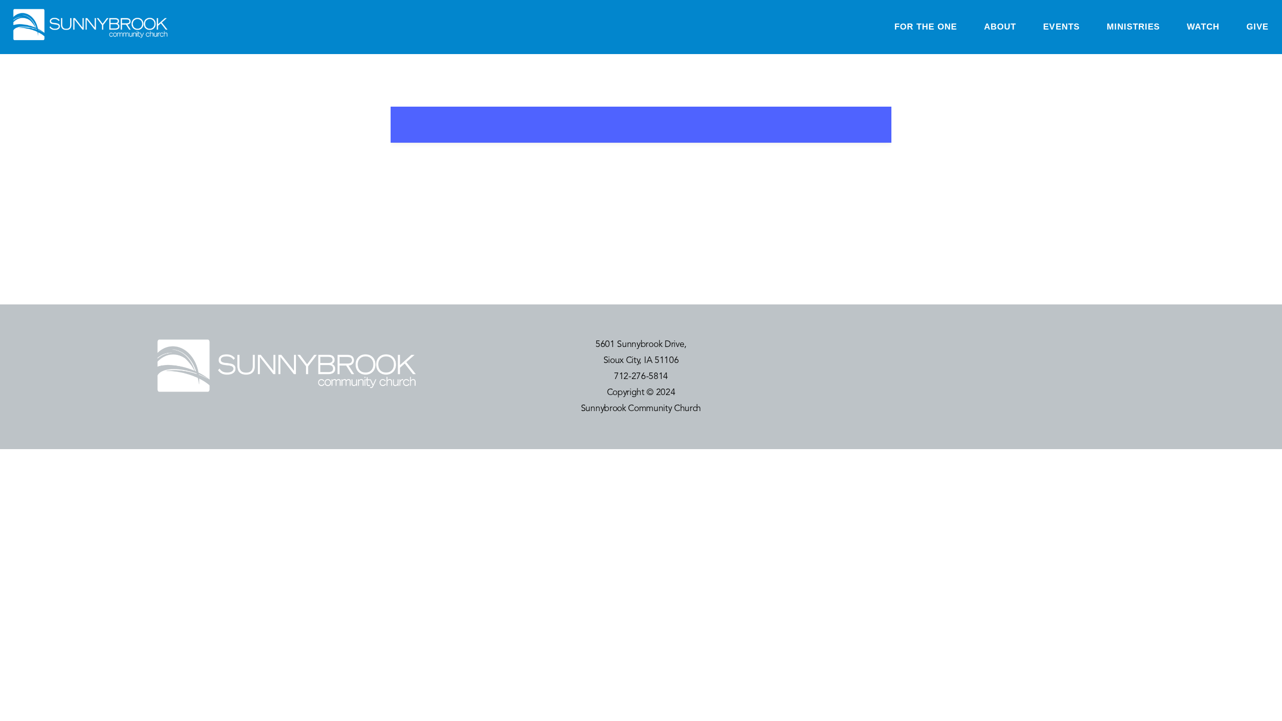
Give (1257, 27)
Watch (1203, 27)
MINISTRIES (1133, 27)
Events (1061, 27)
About (1000, 27)
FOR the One (925, 27)
